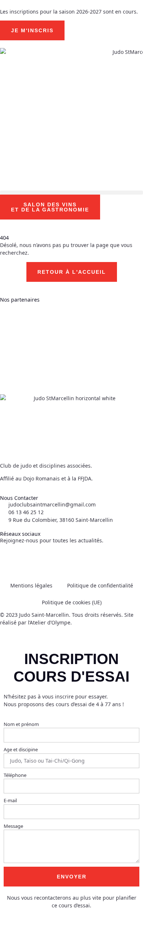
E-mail (10, 800)
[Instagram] (29, 558)
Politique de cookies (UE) (72, 602)
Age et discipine (21, 749)
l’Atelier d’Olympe (49, 622)
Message (13, 826)
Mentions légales (31, 585)
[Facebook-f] (9, 558)
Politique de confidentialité (100, 585)
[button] (71, 193)
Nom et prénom (21, 724)
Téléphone (15, 775)
